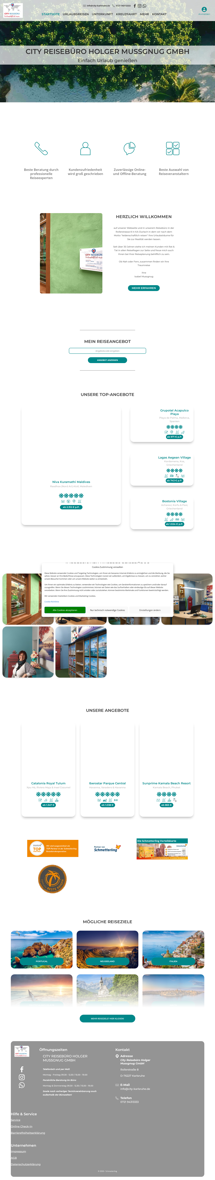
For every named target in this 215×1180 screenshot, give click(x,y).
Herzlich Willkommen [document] (144, 216)
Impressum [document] (18, 1151)
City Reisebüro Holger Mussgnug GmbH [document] (108, 52)
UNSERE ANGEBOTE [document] (107, 710)
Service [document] (15, 1120)
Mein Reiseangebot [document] (107, 341)
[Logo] (13, 17)
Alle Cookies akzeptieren (65, 609)
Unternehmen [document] (23, 1145)
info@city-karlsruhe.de (135, 1089)
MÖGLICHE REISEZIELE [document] (107, 921)
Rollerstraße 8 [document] (129, 1069)
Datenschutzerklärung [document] (26, 1164)
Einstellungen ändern (150, 609)
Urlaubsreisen (76, 14)
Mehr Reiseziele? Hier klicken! (107, 1018)
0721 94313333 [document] (123, 5)
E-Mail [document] (125, 1085)
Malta (173, 1005)
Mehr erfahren (144, 288)
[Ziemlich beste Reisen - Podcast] (52, 879)
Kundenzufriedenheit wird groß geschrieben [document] (85, 172)
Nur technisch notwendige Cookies (107, 609)
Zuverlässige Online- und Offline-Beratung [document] (129, 172)
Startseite (51, 14)
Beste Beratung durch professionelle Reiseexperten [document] (41, 174)
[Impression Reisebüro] (187, 599)
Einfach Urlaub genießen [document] (107, 60)
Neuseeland (107, 961)
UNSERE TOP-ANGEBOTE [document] (107, 394)
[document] (72, 1070)
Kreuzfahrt (126, 14)
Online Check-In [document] (21, 1126)
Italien (173, 961)
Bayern (107, 1005)
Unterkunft (102, 14)
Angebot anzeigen (107, 360)
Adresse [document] (126, 1056)
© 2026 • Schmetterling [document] (107, 1171)
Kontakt (159, 14)
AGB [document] (14, 1158)
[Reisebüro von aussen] (28, 599)
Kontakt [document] (122, 1050)
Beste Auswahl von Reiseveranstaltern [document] (174, 172)
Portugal (42, 961)
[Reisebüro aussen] (71, 253)
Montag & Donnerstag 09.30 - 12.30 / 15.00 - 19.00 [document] (68, 1085)
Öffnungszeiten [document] (53, 1050)
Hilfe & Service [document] (24, 1114)
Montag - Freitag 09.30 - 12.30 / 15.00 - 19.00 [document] (65, 1074)
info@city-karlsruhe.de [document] (98, 5)
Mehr (144, 14)
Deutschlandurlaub (41, 1005)
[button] (21, 1051)
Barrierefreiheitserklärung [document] (28, 1133)
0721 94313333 (129, 1102)
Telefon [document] (126, 1098)
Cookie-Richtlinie (51, 601)
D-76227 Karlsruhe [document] (132, 1075)
